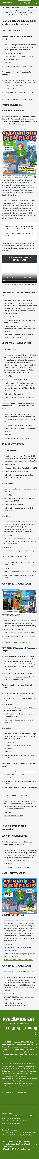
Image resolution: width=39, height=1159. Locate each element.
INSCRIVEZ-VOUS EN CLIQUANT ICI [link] (17, 642)
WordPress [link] (26, 1157)
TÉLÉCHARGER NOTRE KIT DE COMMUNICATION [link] (19, 259)
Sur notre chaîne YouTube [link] (13, 816)
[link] (8, 3)
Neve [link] (10, 1157)
